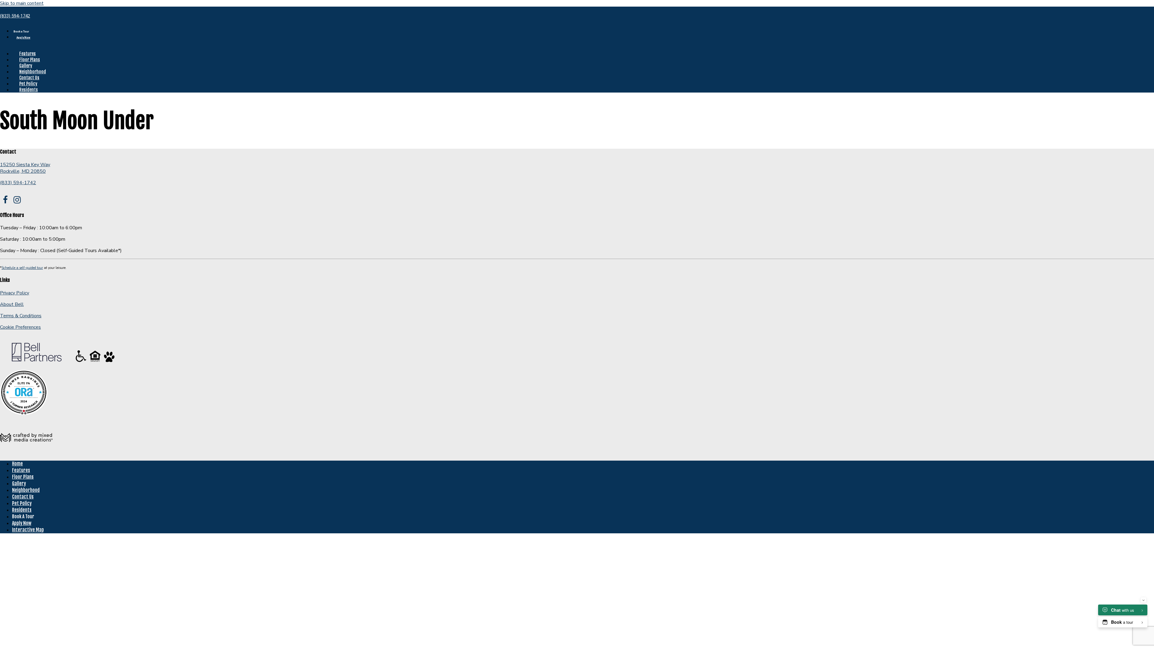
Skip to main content (22, 3)
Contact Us (29, 78)
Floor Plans (29, 59)
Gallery (25, 66)
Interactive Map (28, 530)
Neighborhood (32, 72)
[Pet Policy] (109, 361)
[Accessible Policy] (82, 361)
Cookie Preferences (20, 327)
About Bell (12, 304)
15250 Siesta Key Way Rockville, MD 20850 (25, 168)
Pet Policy (28, 84)
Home (17, 464)
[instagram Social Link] (17, 200)
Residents (28, 90)
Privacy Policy (14, 293)
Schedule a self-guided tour (22, 268)
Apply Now (23, 38)
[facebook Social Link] (5, 200)
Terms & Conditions (20, 315)
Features (27, 53)
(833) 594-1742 (15, 16)
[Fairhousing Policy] (96, 361)
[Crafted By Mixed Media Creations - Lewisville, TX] (26, 452)
